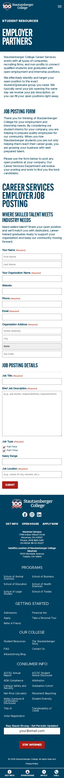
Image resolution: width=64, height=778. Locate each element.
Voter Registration (14, 716)
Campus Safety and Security (15, 687)
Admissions (10, 613)
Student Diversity (42, 699)
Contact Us (38, 649)
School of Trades (42, 591)
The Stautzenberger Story (43, 642)
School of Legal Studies (13, 592)
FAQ (6, 649)
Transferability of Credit (41, 709)
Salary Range (10, 456)
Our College (32, 632)
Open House (30, 523)
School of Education (15, 584)
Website (7, 285)
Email (10, 311)
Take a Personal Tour (44, 618)
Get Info (12, 523)
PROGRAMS (32, 568)
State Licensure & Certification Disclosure (14, 701)
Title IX (8, 708)
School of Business (43, 576)
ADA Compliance (13, 680)
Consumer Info (32, 664)
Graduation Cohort (42, 686)
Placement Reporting (44, 693)
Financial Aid (39, 613)
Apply (7, 618)
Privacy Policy (32, 764)
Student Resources (14, 641)
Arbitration (38, 680)
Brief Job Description (19, 388)
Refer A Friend (12, 623)
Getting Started (32, 604)
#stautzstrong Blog (14, 654)
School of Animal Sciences (13, 577)
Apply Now (50, 523)
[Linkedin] (39, 514)
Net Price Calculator (15, 693)
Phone (11, 298)
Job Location (14, 468)
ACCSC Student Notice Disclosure (42, 674)
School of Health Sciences (41, 585)
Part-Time (12, 450)
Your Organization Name (21, 273)
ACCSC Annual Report (12, 674)
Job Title (12, 375)
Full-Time (12, 447)
